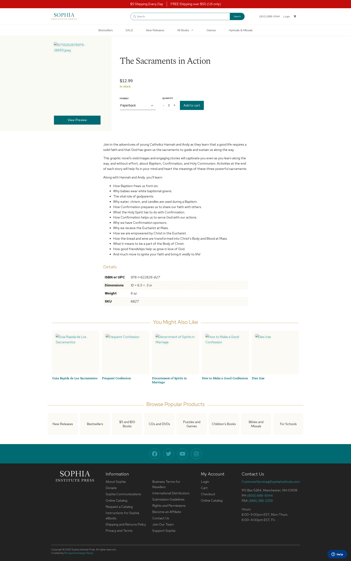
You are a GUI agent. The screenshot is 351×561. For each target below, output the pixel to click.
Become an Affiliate (166, 512)
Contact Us (160, 518)
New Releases (155, 30)
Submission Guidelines (168, 499)
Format (124, 98)
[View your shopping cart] (295, 16)
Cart (204, 488)
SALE (129, 30)
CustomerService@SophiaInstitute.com (271, 482)
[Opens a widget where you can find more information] (337, 554)
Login (205, 482)
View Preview (77, 120)
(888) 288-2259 (260, 501)
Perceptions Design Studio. (79, 553)
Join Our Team (163, 524)
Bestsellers (105, 30)
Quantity (167, 98)
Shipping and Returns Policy (126, 524)
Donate (111, 488)
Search (237, 16)
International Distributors (170, 493)
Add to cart (192, 105)
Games (211, 30)
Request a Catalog (119, 507)
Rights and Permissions (169, 505)
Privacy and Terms (119, 530)
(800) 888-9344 (269, 16)
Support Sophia (163, 530)
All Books (183, 30)
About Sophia (116, 482)
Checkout (208, 494)
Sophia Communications (123, 494)
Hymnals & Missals (241, 30)
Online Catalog (116, 500)
